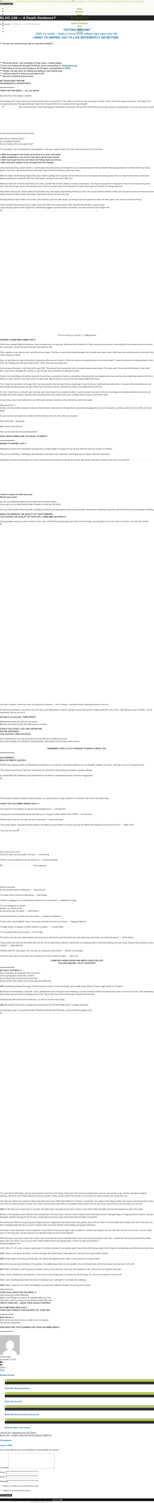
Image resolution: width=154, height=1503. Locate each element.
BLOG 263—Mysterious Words (17, 1388)
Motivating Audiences (79, 17)
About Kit (79, 12)
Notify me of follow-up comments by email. (21, 1486)
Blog (79, 26)
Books (79, 14)
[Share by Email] (3, 1370)
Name (2, 1472)
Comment (4, 1468)
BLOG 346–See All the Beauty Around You (22, 1414)
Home (79, 9)
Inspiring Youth (79, 20)
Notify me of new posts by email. (16, 1491)
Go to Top (57, 1500)
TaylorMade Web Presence (41, 1502)
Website (3, 1481)
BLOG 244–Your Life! (13, 1401)
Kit (10, 1357)
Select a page (6, 4)
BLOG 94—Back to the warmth (17, 1427)
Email (2, 1477)
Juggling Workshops (79, 23)
